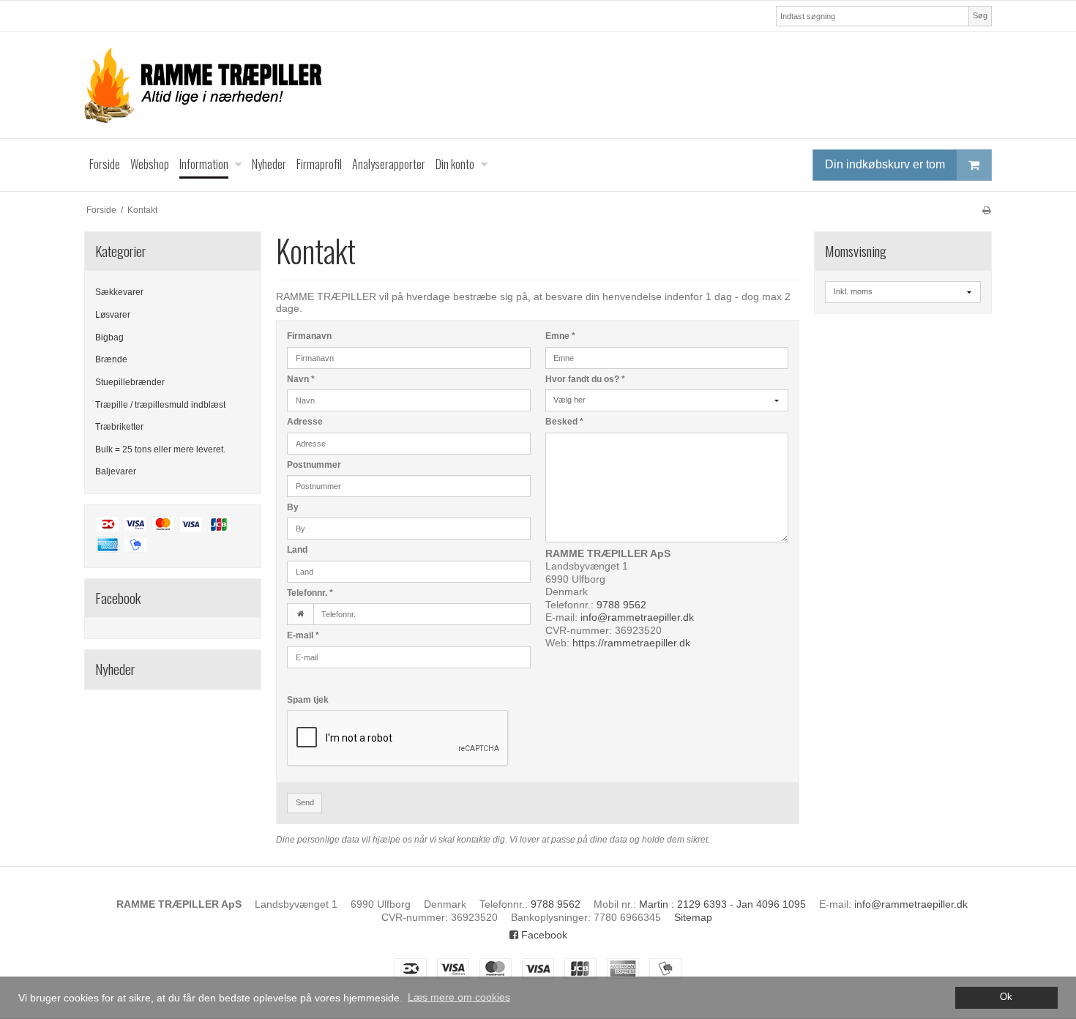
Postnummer (314, 465)
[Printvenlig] (986, 210)
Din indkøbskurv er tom (885, 164)
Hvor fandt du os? (585, 379)
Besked (564, 422)
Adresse (305, 422)
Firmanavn (309, 336)
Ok (1006, 997)
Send (305, 802)
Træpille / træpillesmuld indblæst (160, 405)
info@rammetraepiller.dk (637, 617)
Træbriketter (119, 427)
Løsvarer (112, 315)
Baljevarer (115, 471)
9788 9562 (621, 605)
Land (297, 550)
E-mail (303, 635)
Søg (980, 15)
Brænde (111, 359)
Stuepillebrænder (130, 382)
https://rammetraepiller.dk (631, 643)
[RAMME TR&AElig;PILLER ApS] (538, 85)
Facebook (542, 935)
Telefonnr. (310, 593)
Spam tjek (308, 700)
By (293, 507)
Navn (301, 379)
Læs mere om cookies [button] (459, 997)
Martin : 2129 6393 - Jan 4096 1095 (722, 904)
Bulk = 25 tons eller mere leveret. (160, 449)
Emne (560, 336)
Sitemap (693, 917)
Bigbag (109, 337)
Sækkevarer (119, 292)
